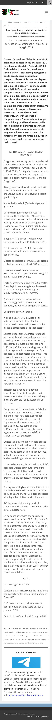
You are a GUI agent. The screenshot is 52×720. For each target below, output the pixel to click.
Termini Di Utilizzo (33, 716)
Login (43, 2)
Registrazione (32, 2)
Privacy (45, 716)
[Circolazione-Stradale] (10, 12)
